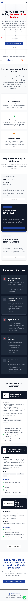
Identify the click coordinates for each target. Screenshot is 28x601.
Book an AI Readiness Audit (14, 43)
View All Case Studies (14, 546)
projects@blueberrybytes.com (14, 595)
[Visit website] (24, 395)
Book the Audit (14, 199)
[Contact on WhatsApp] (24, 597)
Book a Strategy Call (14, 257)
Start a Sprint (14, 228)
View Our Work (14, 48)
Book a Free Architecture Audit (14, 581)
